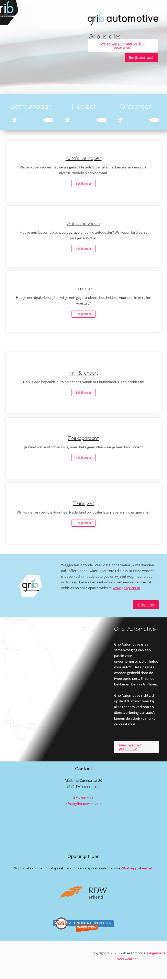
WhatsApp (129, 868)
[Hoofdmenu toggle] (158, 10)
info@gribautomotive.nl (83, 803)
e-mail (147, 868)
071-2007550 (83, 798)
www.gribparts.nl (126, 587)
